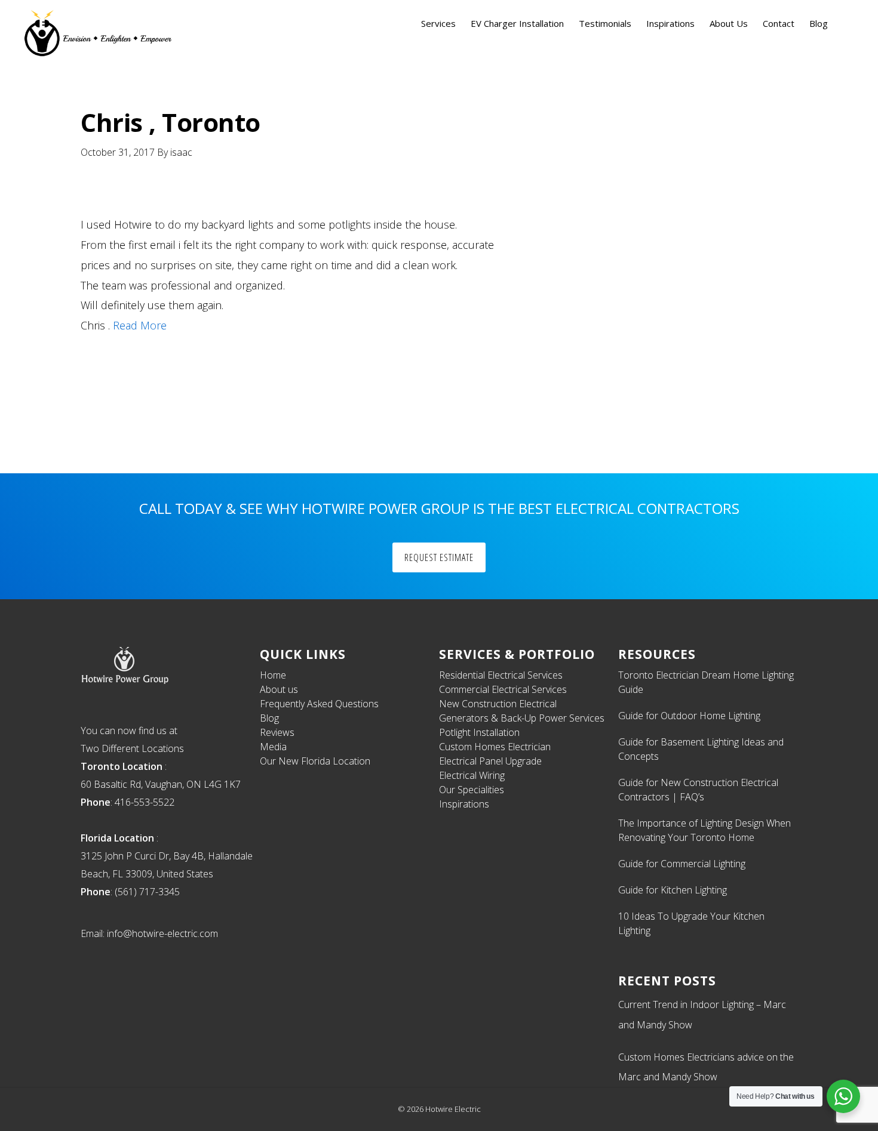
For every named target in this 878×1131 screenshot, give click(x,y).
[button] (845, 23)
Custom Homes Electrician (495, 746)
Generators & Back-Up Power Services (521, 718)
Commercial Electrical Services (503, 689)
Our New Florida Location (315, 761)
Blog (269, 718)
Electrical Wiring (472, 775)
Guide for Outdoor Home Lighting (689, 715)
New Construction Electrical (498, 703)
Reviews (277, 732)
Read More (140, 325)
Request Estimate (439, 557)
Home (273, 675)
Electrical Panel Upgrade (490, 761)
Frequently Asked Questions (319, 703)
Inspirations (464, 804)
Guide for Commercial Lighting (681, 863)
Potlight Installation (479, 732)
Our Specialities (471, 789)
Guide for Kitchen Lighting (672, 889)
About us (279, 689)
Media (273, 746)
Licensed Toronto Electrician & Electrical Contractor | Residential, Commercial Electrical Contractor (98, 33)
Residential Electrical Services (501, 675)
